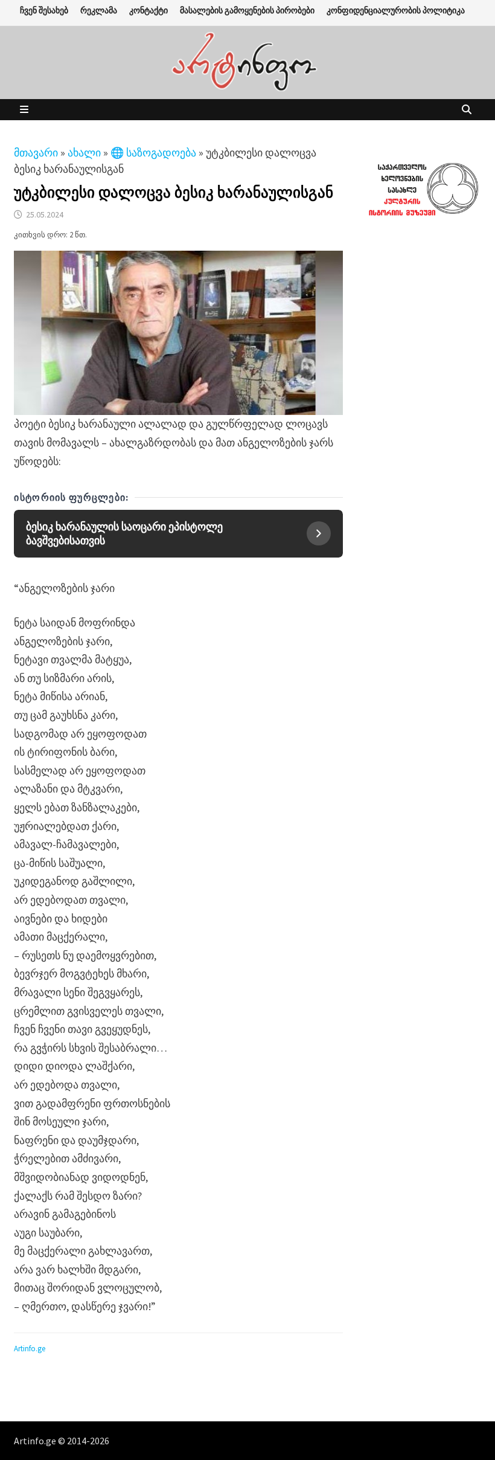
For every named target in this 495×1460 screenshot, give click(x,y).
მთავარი (36, 152)
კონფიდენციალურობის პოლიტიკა (396, 10)
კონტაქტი (148, 10)
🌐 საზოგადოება (153, 152)
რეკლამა (98, 10)
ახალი (84, 152)
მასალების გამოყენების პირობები (247, 10)
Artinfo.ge (29, 1348)
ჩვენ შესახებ (44, 10)
